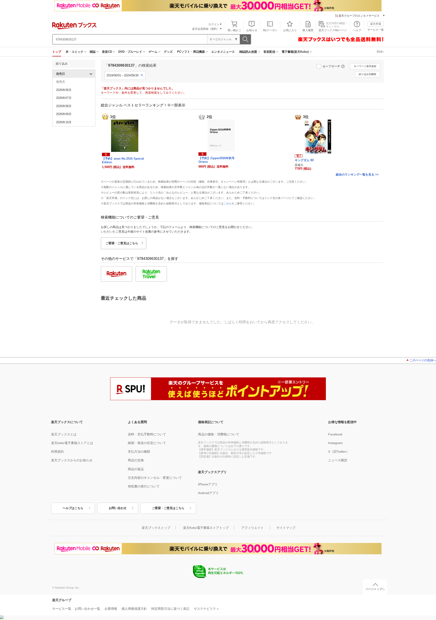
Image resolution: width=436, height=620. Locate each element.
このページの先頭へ (422, 360)
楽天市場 (375, 23)
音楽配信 (269, 51)
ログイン (213, 24)
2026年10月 (64, 122)
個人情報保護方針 (134, 608)
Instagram (335, 443)
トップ (56, 51)
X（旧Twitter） (338, 451)
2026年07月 (64, 98)
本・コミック (74, 51)
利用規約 (57, 451)
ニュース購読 (337, 460)
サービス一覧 (375, 29)
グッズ (168, 51)
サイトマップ (285, 528)
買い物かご (234, 30)
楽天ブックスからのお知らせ (71, 460)
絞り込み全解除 (367, 74)
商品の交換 (136, 460)
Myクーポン (270, 30)
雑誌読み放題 (248, 51)
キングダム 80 (304, 160)
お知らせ (251, 30)
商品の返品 (136, 469)
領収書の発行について (144, 486)
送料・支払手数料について (147, 434)
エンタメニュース (223, 51)
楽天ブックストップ (156, 528)
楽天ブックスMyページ (333, 30)
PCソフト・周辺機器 (191, 51)
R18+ (380, 51)
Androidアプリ (208, 493)
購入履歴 (307, 30)
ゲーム (153, 51)
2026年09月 (64, 114)
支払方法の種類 (139, 451)
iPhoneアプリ (208, 484)
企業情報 (110, 608)
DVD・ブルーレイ (130, 51)
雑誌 (93, 51)
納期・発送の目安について (147, 443)
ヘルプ (357, 30)
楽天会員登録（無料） (205, 29)
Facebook (335, 434)
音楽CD (107, 51)
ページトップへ (375, 589)
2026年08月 (64, 106)
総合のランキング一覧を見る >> (357, 174)
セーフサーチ (331, 66)
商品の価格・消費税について (218, 434)
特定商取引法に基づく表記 (170, 608)
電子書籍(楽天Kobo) (295, 51)
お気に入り (290, 30)
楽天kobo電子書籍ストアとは (72, 443)
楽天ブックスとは (64, 434)
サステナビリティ (206, 608)
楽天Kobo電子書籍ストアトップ (206, 528)
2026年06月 (64, 90)
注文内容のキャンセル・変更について (155, 477)
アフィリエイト (252, 528)
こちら (227, 203)
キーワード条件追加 (365, 66)
